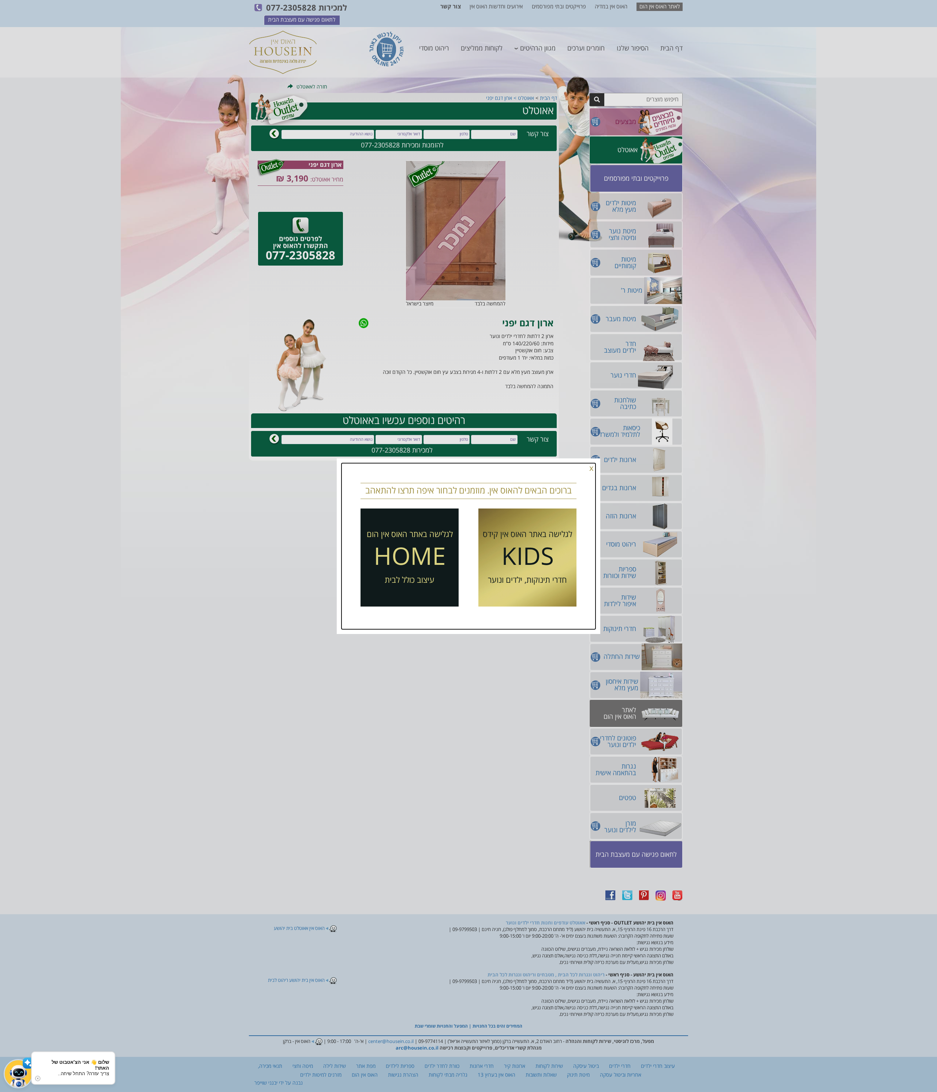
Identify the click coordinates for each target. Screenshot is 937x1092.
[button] (18, 1073)
